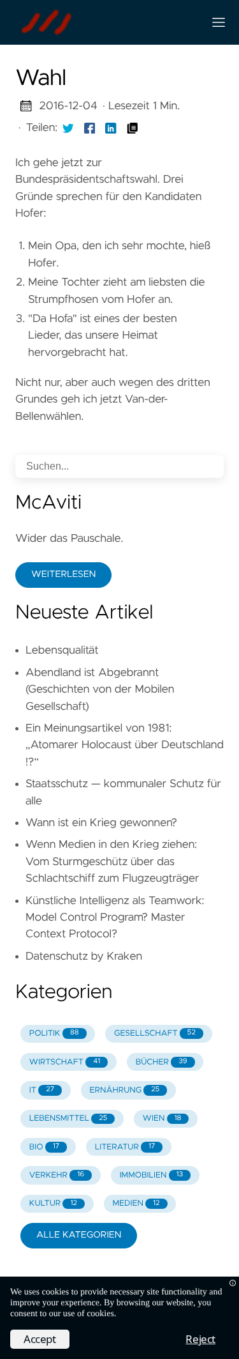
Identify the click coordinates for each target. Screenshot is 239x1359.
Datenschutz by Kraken (83, 956)
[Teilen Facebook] (90, 127)
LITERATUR (125, 1147)
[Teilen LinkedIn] (111, 127)
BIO (44, 1147)
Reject (200, 1339)
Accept (40, 1339)
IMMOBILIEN (152, 1175)
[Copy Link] (132, 127)
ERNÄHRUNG (125, 1090)
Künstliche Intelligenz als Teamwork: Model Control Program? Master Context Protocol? (114, 918)
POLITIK (54, 1033)
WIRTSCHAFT (64, 1062)
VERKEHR (56, 1175)
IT (41, 1090)
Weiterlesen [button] (63, 574)
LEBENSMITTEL (68, 1118)
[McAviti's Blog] (104, 22)
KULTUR (53, 1203)
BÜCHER (161, 1062)
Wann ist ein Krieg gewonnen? (101, 823)
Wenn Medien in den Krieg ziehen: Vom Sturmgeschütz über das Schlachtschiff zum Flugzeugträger (112, 861)
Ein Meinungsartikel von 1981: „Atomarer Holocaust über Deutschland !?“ (124, 745)
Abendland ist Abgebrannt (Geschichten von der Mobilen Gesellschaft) (99, 689)
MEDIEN (135, 1203)
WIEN (162, 1118)
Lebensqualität (62, 650)
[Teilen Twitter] (68, 127)
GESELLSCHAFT (155, 1033)
